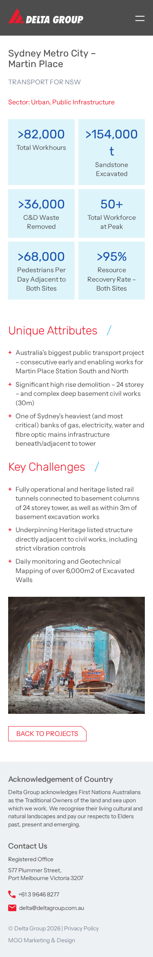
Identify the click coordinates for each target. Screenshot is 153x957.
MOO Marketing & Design (41, 940)
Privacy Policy (81, 928)
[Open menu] (140, 18)
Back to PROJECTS (47, 733)
